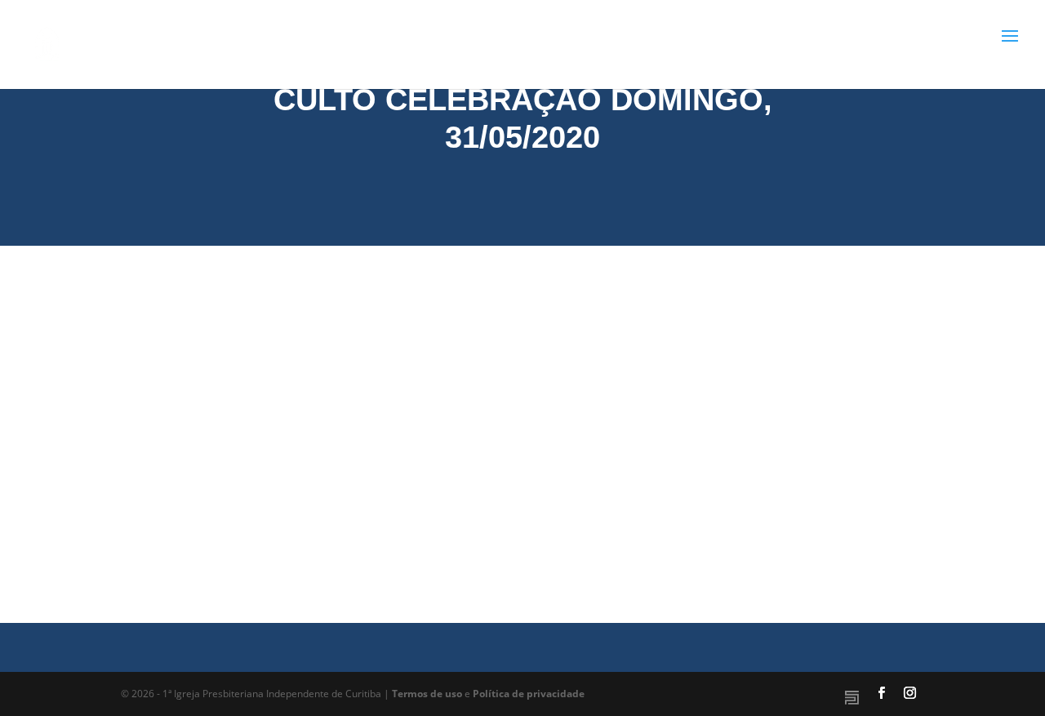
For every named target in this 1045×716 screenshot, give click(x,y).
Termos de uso (427, 693)
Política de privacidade (529, 693)
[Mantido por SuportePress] (852, 698)
